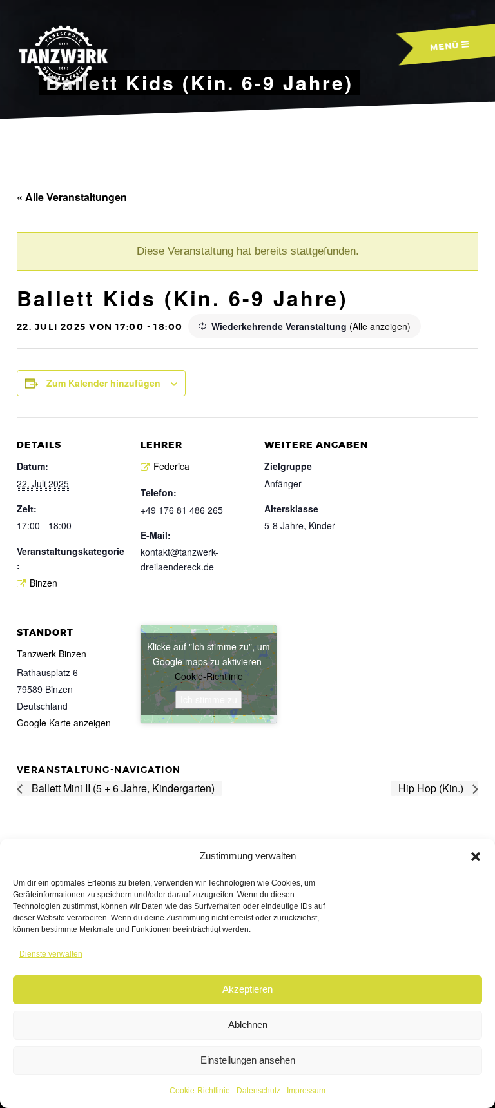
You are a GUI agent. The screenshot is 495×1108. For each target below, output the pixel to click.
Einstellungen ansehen (247, 1060)
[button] (475, 856)
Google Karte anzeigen (64, 722)
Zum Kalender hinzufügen (103, 382)
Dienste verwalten (50, 953)
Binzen (43, 582)
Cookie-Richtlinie (200, 1090)
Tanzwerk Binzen (51, 653)
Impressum (306, 1090)
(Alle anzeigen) (380, 326)
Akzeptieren (247, 989)
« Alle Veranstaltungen (72, 197)
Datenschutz (258, 1090)
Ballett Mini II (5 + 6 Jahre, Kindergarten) (122, 788)
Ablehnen (247, 1024)
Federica (171, 466)
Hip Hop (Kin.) (432, 788)
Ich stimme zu (208, 699)
